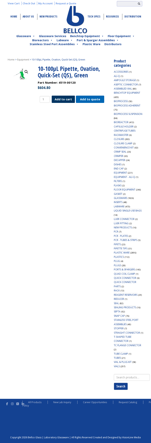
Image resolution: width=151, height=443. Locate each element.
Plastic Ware (91, 44)
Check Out (29, 3)
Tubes (117, 358)
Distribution (132, 16)
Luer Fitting (121, 223)
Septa (117, 311)
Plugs (117, 265)
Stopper (119, 328)
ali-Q (117, 76)
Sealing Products (125, 307)
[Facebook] (7, 403)
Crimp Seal (120, 151)
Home (13, 16)
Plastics (119, 257)
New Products (48, 16)
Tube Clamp (121, 353)
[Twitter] (17, 403)
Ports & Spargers (124, 269)
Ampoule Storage (125, 80)
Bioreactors (40, 40)
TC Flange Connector (127, 345)
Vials (117, 366)
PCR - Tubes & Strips (125, 240)
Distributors (113, 44)
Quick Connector (125, 278)
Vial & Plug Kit (123, 362)
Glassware (23, 36)
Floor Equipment (119, 36)
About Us (28, 16)
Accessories (121, 71)
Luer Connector (124, 219)
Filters (118, 181)
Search (120, 386)
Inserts (118, 202)
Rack (117, 290)
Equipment (23, 59)
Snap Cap (119, 316)
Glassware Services (52, 36)
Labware (63, 40)
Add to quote (90, 99)
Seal (116, 303)
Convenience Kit (124, 147)
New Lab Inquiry (62, 402)
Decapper (119, 160)
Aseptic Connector (126, 84)
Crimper (118, 156)
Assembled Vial (123, 88)
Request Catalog (128, 402)
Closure (119, 139)
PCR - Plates (121, 236)
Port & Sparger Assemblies (96, 40)
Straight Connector (127, 332)
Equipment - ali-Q (124, 177)
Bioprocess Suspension (128, 114)
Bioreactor (121, 122)
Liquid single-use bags (128, 210)
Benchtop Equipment (85, 36)
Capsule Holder (124, 126)
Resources (112, 16)
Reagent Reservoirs (125, 295)
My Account (45, 3)
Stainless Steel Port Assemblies (52, 44)
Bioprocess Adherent (127, 105)
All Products (34, 402)
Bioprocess (121, 101)
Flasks (118, 185)
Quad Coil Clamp (124, 274)
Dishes (118, 164)
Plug (117, 261)
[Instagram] (12, 403)
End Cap (119, 168)
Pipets (117, 244)
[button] (26, 71)
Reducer (119, 299)
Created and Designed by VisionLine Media (117, 437)
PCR (116, 231)
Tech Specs (93, 16)
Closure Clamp (123, 143)
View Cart (14, 3)
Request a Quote (66, 3)
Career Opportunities (95, 402)
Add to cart (63, 99)
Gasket (118, 194)
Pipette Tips (120, 248)
